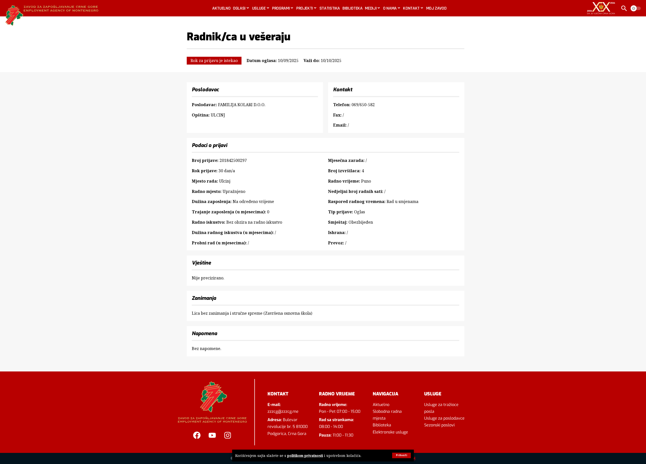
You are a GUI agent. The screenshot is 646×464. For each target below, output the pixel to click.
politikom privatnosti (305, 455)
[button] (401, 455)
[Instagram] (227, 435)
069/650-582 (363, 104)
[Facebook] (196, 435)
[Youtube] (212, 435)
